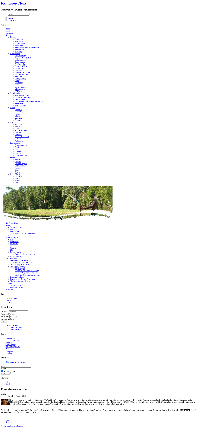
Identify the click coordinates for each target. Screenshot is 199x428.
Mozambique (19, 112)
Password (4, 314)
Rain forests (19, 41)
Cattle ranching (20, 60)
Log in (4, 321)
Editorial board (15, 231)
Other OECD (15, 174)
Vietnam (18, 139)
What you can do (16, 287)
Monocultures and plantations (21, 260)
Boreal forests (20, 43)
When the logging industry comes (27, 273)
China (17, 128)
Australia (18, 180)
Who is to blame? (12, 258)
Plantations (19, 68)
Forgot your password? (14, 329)
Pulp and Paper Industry (23, 58)
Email (8, 384)
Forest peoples (15, 252)
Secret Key (5, 316)
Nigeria (17, 114)
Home (8, 29)
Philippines (19, 141)
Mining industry (20, 79)
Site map (9, 303)
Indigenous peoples (22, 95)
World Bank (19, 103)
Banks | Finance (20, 106)
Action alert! (10, 289)
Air (11, 240)
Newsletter (9, 33)
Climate (13, 248)
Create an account (12, 325)
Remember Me (6, 319)
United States (19, 176)
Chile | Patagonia (21, 155)
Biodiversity (19, 39)
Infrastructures (20, 89)
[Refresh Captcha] (12, 373)
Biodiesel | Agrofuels (22, 72)
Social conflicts (15, 93)
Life (11, 250)
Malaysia (18, 126)
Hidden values (15, 256)
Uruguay (18, 153)
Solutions (9, 283)
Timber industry (20, 56)
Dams (17, 81)
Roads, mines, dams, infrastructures (23, 279)
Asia (11, 122)
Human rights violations (23, 97)
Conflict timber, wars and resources (27, 275)
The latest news (11, 298)
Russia (17, 168)
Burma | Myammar (21, 130)
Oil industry (19, 83)
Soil (11, 246)
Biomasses (18, 70)
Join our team (15, 229)
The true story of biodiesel (19, 264)
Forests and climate (12, 341)
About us (9, 31)
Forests (12, 37)
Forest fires (19, 77)
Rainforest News (14, 3)
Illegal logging (20, 62)
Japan (17, 182)
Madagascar (19, 118)
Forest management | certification (27, 47)
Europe (12, 157)
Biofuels (9, 343)
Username (4, 312)
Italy (16, 170)
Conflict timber (20, 64)
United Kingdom (21, 164)
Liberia (17, 116)
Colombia (18, 151)
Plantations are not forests (24, 262)
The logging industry (17, 267)
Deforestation (15, 54)
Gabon (17, 120)
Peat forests (19, 45)
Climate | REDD (21, 66)
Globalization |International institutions (29, 101)
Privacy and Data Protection (25, 233)
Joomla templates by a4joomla (12, 426)
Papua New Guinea (22, 137)
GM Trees (18, 91)
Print (7, 382)
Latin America (15, 143)
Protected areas (20, 50)
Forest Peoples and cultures (25, 254)
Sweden (18, 162)
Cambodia (18, 135)
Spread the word (16, 227)
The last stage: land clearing (20, 281)
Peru (16, 149)
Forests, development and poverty (27, 271)
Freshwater (14, 244)
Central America (21, 145)
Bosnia (17, 172)
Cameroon (18, 110)
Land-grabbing (20, 99)
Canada (17, 178)
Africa (12, 108)
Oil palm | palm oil (21, 74)
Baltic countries (20, 166)
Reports (8, 35)
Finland (17, 160)
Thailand (18, 133)
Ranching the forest (17, 277)
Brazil (17, 147)
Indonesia (18, 124)
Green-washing (20, 87)
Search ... (4, 14)
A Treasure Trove (12, 238)
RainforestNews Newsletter (18, 362)
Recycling (18, 52)
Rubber (17, 85)
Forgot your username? (14, 327)
